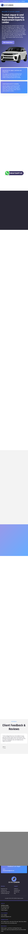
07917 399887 (4, 915)
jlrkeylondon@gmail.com (6, 916)
